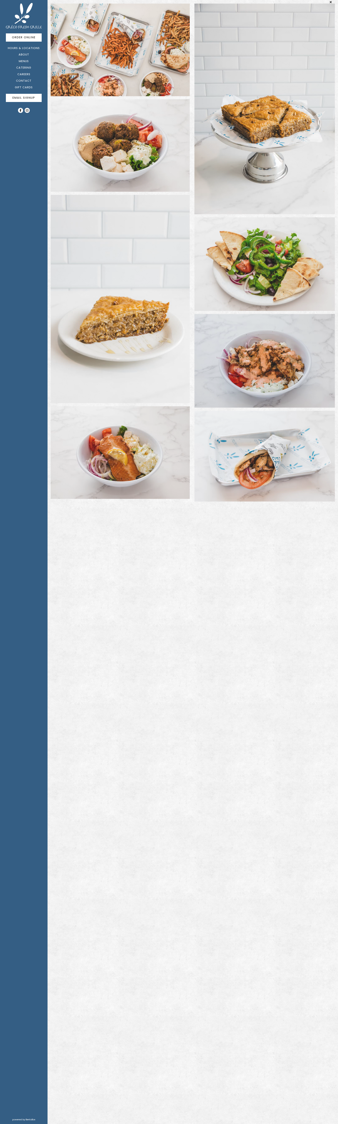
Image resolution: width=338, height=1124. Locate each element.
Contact (23, 81)
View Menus (123, 966)
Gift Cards (24, 87)
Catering (23, 68)
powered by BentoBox (30, 1119)
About (24, 54)
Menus (24, 61)
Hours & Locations (24, 48)
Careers (23, 74)
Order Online (27, 37)
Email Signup (24, 98)
